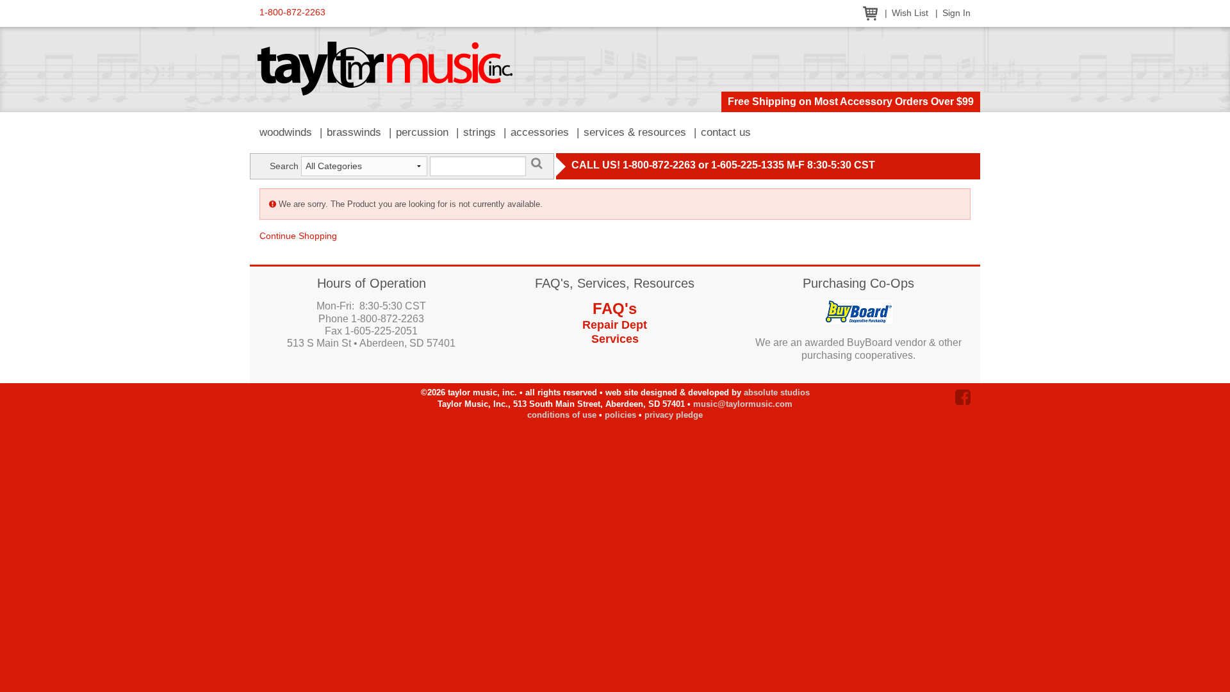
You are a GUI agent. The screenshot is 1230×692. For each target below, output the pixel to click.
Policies (620, 415)
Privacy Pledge (673, 415)
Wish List (910, 13)
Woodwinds (285, 132)
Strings (479, 132)
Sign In (956, 13)
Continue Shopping (298, 236)
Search (284, 166)
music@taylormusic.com (742, 404)
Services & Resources (635, 132)
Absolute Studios (777, 392)
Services (615, 339)
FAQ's (615, 308)
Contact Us (726, 132)
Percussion (422, 132)
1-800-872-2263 (292, 12)
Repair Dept (614, 324)
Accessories (540, 132)
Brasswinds (354, 132)
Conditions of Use (561, 415)
